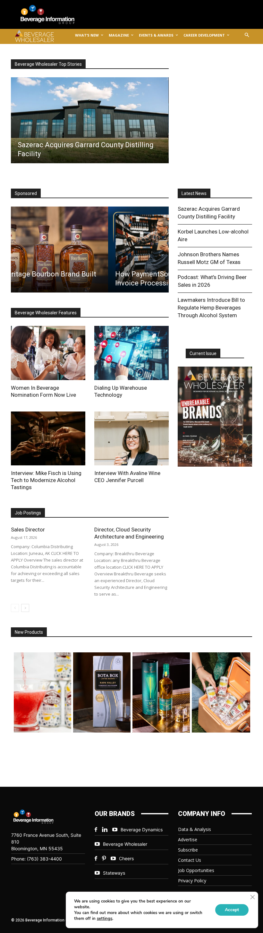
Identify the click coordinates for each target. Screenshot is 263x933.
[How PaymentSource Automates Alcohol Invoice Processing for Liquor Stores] (89, 250)
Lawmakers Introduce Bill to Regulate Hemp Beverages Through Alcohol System (211, 307)
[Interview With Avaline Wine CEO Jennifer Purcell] (131, 438)
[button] (247, 35)
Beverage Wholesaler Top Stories (48, 64)
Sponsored (26, 193)
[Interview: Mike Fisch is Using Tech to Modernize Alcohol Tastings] (48, 438)
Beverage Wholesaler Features (46, 312)
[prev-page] (15, 608)
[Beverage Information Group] (53, 14)
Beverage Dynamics (142, 829)
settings (104, 918)
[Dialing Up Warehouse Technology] (131, 353)
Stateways (114, 873)
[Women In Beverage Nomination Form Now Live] (48, 353)
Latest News (194, 193)
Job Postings (28, 512)
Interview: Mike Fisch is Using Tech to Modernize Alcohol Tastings (46, 480)
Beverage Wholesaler (125, 844)
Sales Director (28, 529)
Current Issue (203, 353)
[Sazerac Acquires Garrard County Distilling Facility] (89, 120)
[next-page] (25, 608)
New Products (29, 632)
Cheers (126, 858)
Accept (232, 910)
